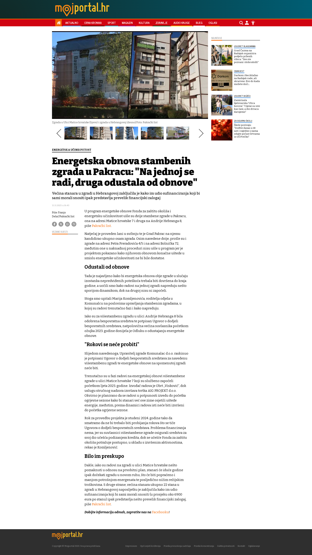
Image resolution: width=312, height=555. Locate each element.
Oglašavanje (254, 546)
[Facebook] (54, 224)
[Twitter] (60, 224)
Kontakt (241, 546)
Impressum (131, 546)
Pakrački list (101, 226)
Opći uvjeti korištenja (150, 546)
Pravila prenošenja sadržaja (177, 546)
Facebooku (160, 512)
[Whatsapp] (67, 224)
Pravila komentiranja (204, 546)
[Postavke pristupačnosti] (253, 23)
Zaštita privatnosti (225, 546)
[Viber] (74, 224)
